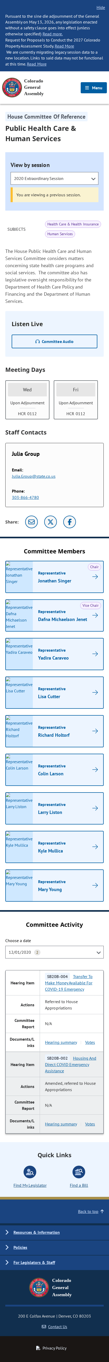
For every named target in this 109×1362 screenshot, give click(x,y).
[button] (54, 1232)
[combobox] (54, 178)
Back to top (88, 1211)
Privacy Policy (54, 1348)
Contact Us (57, 1326)
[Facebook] (69, 522)
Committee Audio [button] (57, 341)
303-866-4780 (25, 497)
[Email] (31, 522)
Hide (101, 7)
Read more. (53, 33)
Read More (64, 46)
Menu (96, 87)
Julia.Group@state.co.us (34, 476)
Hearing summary (60, 1042)
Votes (90, 1042)
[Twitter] (50, 522)
